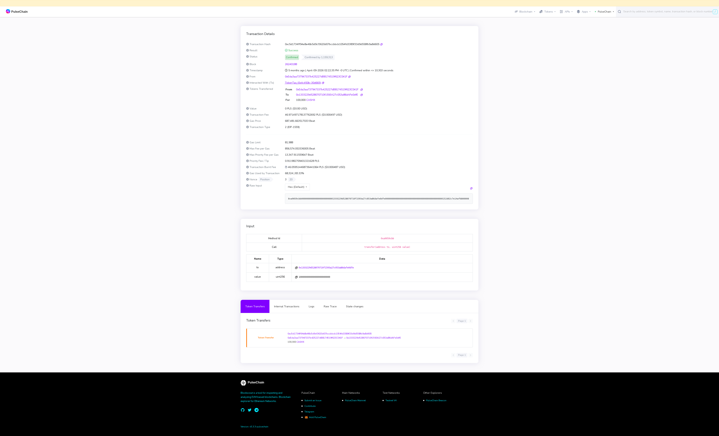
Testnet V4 (391, 400)
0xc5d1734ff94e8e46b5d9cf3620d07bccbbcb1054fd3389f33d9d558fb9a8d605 (330, 333)
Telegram (309, 411)
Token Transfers (255, 306)
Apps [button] (585, 11)
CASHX (310, 100)
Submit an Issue (312, 400)
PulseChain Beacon (436, 400)
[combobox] (670, 11)
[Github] (243, 410)
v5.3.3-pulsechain (259, 426)
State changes (354, 306)
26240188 (291, 64)
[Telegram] (256, 410)
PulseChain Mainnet (355, 400)
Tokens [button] (548, 11)
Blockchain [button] (525, 11)
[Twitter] (250, 410)
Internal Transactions (286, 306)
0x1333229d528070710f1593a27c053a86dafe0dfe (326, 267)
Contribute (309, 406)
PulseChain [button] (604, 11)
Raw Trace (330, 306)
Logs (311, 306)
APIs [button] (567, 11)
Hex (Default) (296, 187)
